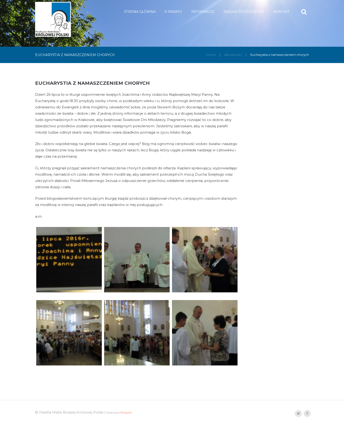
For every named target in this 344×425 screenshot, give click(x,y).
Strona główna (140, 12)
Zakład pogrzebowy (244, 12)
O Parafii (173, 12)
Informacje (202, 12)
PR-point (126, 412)
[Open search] (304, 12)
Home (211, 55)
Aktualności (233, 55)
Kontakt (281, 12)
